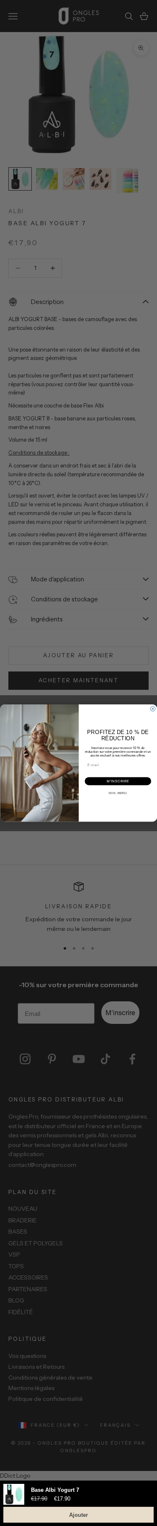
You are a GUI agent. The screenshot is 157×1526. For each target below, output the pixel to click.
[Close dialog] (152, 708)
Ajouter (78, 1515)
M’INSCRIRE (117, 781)
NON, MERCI (118, 793)
